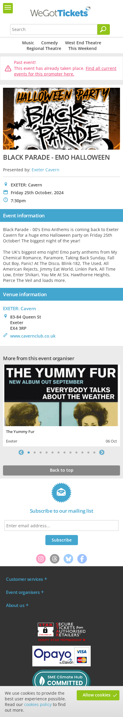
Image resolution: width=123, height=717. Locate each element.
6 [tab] (58, 452)
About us (15, 605)
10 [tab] (82, 452)
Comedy (49, 43)
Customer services (24, 579)
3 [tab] (40, 452)
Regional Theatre (44, 48)
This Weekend (82, 48)
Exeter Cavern (45, 169)
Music (28, 43)
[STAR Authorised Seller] (61, 641)
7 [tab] (64, 452)
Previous (21, 452)
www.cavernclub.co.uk (33, 336)
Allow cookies (96, 695)
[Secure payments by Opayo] (61, 665)
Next (102, 452)
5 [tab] (52, 452)
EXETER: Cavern (19, 308)
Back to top (61, 470)
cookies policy (38, 704)
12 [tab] (94, 452)
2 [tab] (34, 452)
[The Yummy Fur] (61, 394)
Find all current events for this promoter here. (65, 71)
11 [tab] (88, 452)
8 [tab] (70, 452)
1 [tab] (28, 452)
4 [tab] (46, 452)
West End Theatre (83, 43)
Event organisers (22, 592)
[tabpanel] (61, 405)
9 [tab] (76, 452)
